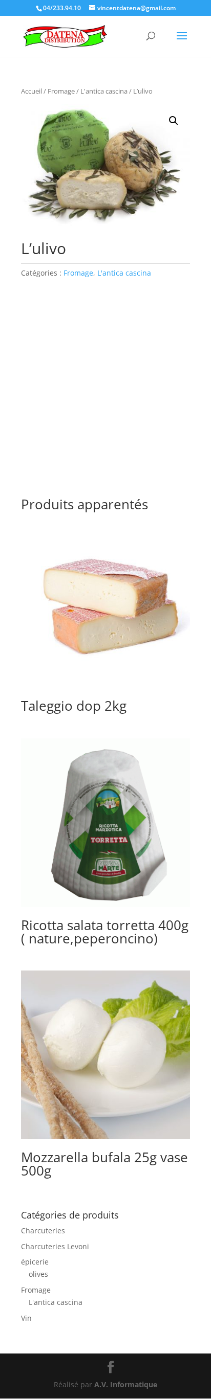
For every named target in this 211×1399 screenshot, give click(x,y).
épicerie (35, 1262)
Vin (26, 1318)
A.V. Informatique (125, 1384)
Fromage (61, 91)
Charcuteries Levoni (55, 1246)
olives (38, 1274)
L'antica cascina (104, 91)
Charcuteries (43, 1230)
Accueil (31, 91)
